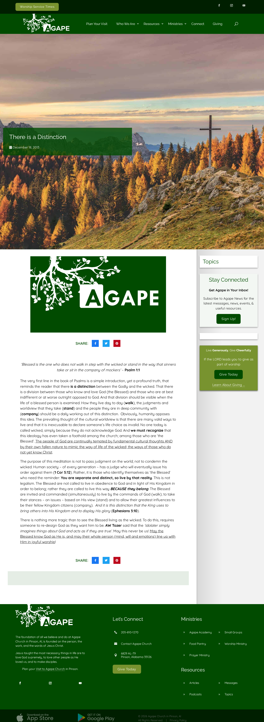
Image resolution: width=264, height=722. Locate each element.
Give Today (228, 374)
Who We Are (125, 24)
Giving (217, 24)
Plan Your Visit (96, 24)
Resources (151, 24)
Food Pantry (197, 644)
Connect (197, 24)
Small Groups (233, 632)
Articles (194, 683)
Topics (229, 694)
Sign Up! (228, 319)
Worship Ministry (236, 644)
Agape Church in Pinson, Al (164, 716)
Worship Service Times (37, 7)
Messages (231, 683)
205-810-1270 (129, 632)
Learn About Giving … (228, 385)
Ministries (175, 24)
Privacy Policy (178, 720)
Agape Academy (200, 632)
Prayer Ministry (199, 655)
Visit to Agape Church (50, 669)
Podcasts (195, 694)
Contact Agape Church (136, 644)
